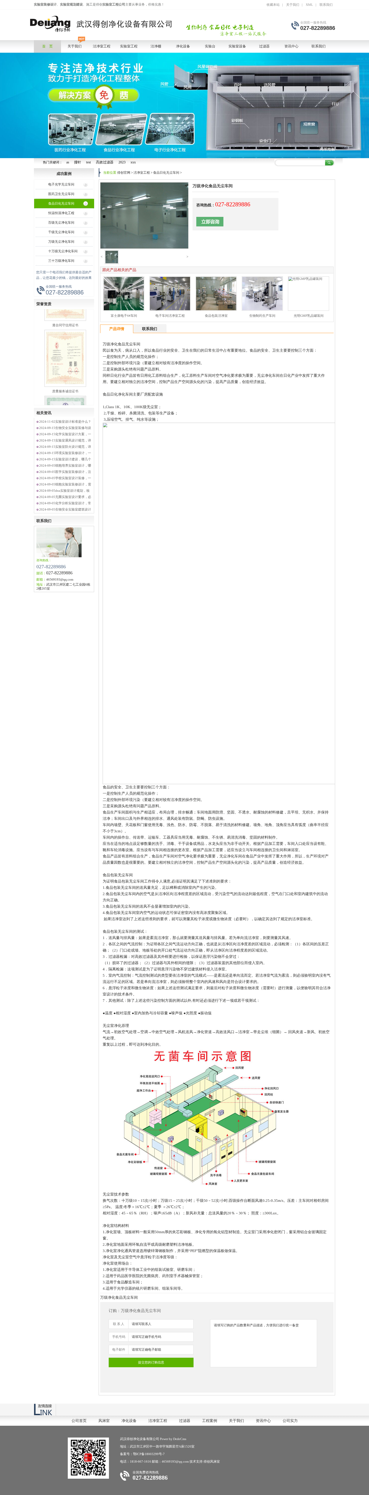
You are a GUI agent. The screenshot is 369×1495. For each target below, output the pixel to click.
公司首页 (79, 1421)
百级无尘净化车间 (61, 222)
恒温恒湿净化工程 (61, 213)
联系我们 (326, 5)
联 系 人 (118, 1324)
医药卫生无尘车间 (61, 194)
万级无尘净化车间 (61, 241)
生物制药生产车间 (262, 316)
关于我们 (292, 5)
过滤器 (184, 1421)
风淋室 (104, 1421)
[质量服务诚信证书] (65, 357)
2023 (122, 162)
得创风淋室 (212, 1461)
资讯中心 (263, 1421)
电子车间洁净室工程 (170, 316)
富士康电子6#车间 (124, 316)
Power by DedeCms (173, 1439)
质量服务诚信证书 (65, 362)
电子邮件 (118, 1349)
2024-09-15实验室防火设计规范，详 (65, 447)
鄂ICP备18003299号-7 (149, 1454)
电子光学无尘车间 (61, 184)
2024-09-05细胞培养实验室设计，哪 (65, 465)
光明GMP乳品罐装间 (309, 316)
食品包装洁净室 (216, 316)
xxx (133, 162)
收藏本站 (273, 5)
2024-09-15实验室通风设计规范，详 (65, 440)
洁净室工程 (142, 172)
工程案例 (209, 1421)
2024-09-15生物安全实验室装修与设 (65, 428)
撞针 (77, 162)
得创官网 (123, 172)
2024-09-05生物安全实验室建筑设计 (65, 509)
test (88, 162)
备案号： (126, 1454)
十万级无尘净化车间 (63, 251)
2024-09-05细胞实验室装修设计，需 (65, 484)
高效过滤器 (104, 162)
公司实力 (290, 1421)
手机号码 (118, 1337)
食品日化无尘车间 (61, 203)
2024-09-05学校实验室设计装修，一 (65, 478)
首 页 (47, 46)
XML (309, 5)
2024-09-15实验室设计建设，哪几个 (65, 459)
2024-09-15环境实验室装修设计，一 (65, 453)
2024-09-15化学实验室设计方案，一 (65, 434)
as (67, 162)
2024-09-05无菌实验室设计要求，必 (65, 497)
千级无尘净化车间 (61, 232)
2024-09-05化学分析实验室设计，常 (65, 503)
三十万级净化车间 (61, 261)
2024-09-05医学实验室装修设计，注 (65, 472)
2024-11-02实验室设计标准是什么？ (65, 421)
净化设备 (129, 1421)
